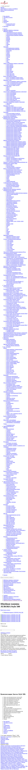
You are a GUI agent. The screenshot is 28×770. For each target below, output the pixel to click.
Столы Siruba (9, 245)
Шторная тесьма (10, 526)
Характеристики (5, 652)
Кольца (8, 459)
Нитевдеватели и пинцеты (12, 408)
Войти (2, 10)
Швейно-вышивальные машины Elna (15, 145)
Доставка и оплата (7, 17)
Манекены (6, 337)
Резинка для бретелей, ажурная (14, 529)
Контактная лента (10, 498)
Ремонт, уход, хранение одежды (14, 413)
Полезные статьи (10, 25)
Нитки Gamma (9, 355)
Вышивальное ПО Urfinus (12, 149)
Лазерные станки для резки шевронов (15, 122)
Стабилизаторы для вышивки (10, 182)
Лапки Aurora (9, 64)
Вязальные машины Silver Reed (11, 329)
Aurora (8, 36)
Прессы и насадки (10, 450)
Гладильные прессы (8, 293)
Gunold (8, 180)
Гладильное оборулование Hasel (11, 309)
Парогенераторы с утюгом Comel (14, 290)
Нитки (5, 348)
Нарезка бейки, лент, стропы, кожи (14, 221)
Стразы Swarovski (7, 550)
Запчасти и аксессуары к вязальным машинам (12, 336)
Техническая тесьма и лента (10, 495)
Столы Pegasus (9, 244)
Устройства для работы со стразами (12, 568)
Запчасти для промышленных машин (12, 266)
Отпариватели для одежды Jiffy (14, 298)
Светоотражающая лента (12, 491)
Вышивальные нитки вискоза (13, 171)
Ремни (7, 89)
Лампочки (8, 86)
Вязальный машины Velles (9, 332)
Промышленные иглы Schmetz (13, 254)
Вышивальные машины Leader (13, 135)
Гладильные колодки (8, 286)
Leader (7, 62)
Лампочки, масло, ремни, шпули (11, 85)
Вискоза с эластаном (11, 477)
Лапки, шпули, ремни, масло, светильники (13, 257)
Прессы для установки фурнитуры (14, 276)
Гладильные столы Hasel (12, 311)
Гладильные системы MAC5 (13, 323)
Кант (7, 503)
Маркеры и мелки (10, 398)
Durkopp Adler (9, 223)
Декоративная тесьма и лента (10, 482)
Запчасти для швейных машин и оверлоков (14, 102)
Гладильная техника (8, 285)
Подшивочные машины (12, 207)
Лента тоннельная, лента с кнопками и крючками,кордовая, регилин (15, 531)
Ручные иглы (9, 409)
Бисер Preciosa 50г (10, 566)
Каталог (3, 11)
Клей (7, 418)
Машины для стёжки (8, 105)
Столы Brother (9, 241)
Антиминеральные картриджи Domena (15, 307)
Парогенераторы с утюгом (9, 294)
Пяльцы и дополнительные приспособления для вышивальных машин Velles (15, 163)
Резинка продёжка (10, 544)
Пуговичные (9, 198)
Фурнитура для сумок (8, 455)
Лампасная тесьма (10, 488)
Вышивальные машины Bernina (14, 128)
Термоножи (9, 271)
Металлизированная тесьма (13, 489)
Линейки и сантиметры (12, 395)
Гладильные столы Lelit (12, 318)
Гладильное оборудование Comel (11, 289)
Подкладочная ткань (8, 475)
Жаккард (8, 476)
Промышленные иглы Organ (13, 255)
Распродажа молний (11, 440)
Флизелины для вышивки (12, 186)
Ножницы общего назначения (13, 381)
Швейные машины (8, 31)
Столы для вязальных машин (13, 84)
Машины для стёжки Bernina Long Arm (15, 110)
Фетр (4, 382)
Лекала (8, 396)
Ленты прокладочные (11, 473)
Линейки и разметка (8, 391)
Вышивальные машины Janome (14, 132)
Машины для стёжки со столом (14, 107)
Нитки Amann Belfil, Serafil (13, 362)
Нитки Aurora (9, 364)
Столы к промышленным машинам (12, 239)
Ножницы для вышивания (12, 377)
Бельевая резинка (10, 539)
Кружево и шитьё (10, 511)
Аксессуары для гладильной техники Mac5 (16, 325)
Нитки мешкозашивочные (12, 353)
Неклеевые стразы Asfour (12, 559)
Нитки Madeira (10, 367)
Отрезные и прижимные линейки (14, 273)
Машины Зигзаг (10, 204)
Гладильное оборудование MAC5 (11, 321)
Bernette (8, 39)
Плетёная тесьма (10, 494)
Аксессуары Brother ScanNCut (13, 114)
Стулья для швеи (10, 249)
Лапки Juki (9, 69)
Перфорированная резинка (12, 547)
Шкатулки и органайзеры (9, 420)
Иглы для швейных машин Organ (14, 77)
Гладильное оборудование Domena (11, 305)
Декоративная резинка (11, 538)
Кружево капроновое (11, 509)
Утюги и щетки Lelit (11, 317)
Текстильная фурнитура (9, 481)
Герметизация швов (11, 216)
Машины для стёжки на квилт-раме (15, 108)
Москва (2, 7)
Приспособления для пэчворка (13, 387)
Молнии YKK (9, 439)
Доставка (9, 650)
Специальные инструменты (13, 411)
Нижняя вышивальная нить (13, 173)
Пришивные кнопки (11, 448)
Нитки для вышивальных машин (11, 168)
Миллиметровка (10, 399)
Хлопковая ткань (10, 425)
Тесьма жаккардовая (11, 486)
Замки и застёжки (10, 457)
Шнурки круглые (10, 523)
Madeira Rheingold (10, 181)
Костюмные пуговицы (11, 444)
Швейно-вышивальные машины (11, 140)
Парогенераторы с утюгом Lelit (14, 316)
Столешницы (9, 250)
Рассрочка (14, 650)
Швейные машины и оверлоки (11, 30)
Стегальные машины (11, 218)
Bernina (8, 37)
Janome (8, 44)
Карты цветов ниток (11, 373)
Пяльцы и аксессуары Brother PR (11, 155)
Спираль (8, 430)
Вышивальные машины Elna (13, 131)
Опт (4, 18)
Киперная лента (10, 496)
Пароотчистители (21, 294)
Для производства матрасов (13, 211)
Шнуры (5, 513)
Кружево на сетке (10, 508)
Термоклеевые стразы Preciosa (13, 563)
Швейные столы (7, 80)
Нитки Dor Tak (10, 366)
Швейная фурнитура (8, 426)
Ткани (5, 423)
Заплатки (8, 404)
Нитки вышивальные (11, 358)
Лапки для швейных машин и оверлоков (13, 63)
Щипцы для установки (12, 454)
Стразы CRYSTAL (8, 554)
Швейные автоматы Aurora (13, 236)
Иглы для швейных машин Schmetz (15, 78)
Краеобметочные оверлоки (13, 49)
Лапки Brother (9, 67)
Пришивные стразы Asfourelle (13, 561)
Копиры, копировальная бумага (14, 393)
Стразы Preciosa (7, 562)
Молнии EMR (9, 435)
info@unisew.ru (4, 8)
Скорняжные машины (11, 202)
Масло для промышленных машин (14, 263)
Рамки (7, 466)
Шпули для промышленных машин (15, 261)
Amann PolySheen (10, 175)
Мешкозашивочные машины (13, 200)
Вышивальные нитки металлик (14, 172)
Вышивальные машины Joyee (13, 134)
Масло (7, 87)
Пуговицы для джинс (11, 443)
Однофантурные (10, 330)
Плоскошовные (10, 196)
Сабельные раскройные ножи (13, 270)
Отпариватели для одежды (20, 295)
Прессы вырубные (10, 278)
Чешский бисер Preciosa (9, 564)
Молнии (5, 427)
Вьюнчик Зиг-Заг (10, 485)
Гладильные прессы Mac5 (12, 326)
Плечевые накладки (8, 479)
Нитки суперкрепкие (11, 354)
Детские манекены (11, 343)
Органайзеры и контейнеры (13, 422)
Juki (7, 45)
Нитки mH (9, 368)
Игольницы (9, 405)
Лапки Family (9, 72)
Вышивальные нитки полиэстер (14, 169)
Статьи (5, 729)
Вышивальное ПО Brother (12, 152)
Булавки (8, 402)
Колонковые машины (11, 205)
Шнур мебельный (10, 518)
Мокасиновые (9, 219)
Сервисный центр (10, 23)
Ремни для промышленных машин (14, 262)
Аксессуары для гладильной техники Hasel (16, 313)
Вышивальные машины (9, 118)
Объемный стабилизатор (12, 184)
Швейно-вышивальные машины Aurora (16, 141)
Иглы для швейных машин (10, 76)
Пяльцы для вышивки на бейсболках (15, 158)
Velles (7, 234)
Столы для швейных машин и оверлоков (16, 81)
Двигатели (9, 103)
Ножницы (5, 375)
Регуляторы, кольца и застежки (14, 532)
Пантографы (9, 164)
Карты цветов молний (11, 436)
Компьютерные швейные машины (14, 35)
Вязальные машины (8, 327)
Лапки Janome (9, 71)
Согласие (9, 736)
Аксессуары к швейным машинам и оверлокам (14, 91)
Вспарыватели (9, 403)
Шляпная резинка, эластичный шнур (15, 543)
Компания (5, 21)
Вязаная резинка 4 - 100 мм (13, 540)
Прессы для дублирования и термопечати (16, 277)
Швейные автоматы (8, 235)
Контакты (5, 26)
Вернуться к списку (5, 610)
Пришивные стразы (11, 553)
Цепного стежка (10, 212)
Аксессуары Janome (11, 96)
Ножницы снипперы (11, 380)
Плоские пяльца (10, 166)
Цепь (7, 468)
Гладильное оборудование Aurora (11, 299)
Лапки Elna (9, 68)
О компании (6, 725)
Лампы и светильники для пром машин (16, 264)
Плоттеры (5, 112)
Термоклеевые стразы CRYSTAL (14, 555)
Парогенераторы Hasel (11, 312)
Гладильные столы (18, 293)
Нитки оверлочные (11, 357)
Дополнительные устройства (13, 167)
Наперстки (9, 407)
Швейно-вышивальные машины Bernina (16, 143)
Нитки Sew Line (10, 371)
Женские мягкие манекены (13, 345)
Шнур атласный (10, 521)
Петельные (9, 199)
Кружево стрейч (10, 505)
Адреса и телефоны (13, 8)
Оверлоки (5, 46)
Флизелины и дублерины (12, 472)
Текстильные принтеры (9, 280)
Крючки (8, 452)
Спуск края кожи (10, 208)
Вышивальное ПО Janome (12, 153)
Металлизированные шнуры (13, 514)
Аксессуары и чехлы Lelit (12, 320)
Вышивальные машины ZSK (13, 121)
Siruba (7, 232)
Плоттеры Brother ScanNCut (13, 113)
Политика (3, 736)
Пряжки (8, 464)
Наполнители (9, 390)
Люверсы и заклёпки (11, 453)
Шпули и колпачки (11, 90)
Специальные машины (12, 214)
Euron (7, 177)
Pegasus (8, 231)
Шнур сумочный (10, 520)
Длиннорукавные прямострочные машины (16, 193)
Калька (8, 394)
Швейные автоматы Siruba (12, 237)
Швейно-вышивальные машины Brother (16, 144)
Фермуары (8, 470)
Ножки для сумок (10, 462)
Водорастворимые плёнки (12, 185)
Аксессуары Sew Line (11, 99)
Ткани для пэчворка (11, 389)
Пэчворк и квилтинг (11, 382)
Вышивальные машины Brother (14, 130)
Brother (8, 40)
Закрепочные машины (11, 203)
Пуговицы (6, 441)
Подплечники (9, 480)
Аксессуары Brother (11, 94)
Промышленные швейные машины (12, 189)
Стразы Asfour (6, 557)
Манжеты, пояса (10, 545)
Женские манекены (11, 340)
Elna (7, 43)
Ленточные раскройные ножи (13, 272)
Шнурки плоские (10, 522)
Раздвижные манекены (9, 339)
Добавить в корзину (5, 632)
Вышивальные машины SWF (13, 137)
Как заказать (6, 16)
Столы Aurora (9, 240)
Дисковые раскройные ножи (13, 268)
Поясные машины (10, 209)
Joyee (7, 228)
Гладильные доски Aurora (12, 300)
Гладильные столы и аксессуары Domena (16, 308)
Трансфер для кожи (11, 502)
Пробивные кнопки (11, 449)
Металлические (10, 429)
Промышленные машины (9, 190)
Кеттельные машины (13, 334)
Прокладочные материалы (9, 471)
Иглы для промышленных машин (14, 252)
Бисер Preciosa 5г (10, 567)
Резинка (5, 536)
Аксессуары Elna (10, 95)
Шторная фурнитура (8, 525)
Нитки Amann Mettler (11, 363)
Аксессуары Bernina (11, 93)
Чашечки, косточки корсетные (13, 534)
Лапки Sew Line (10, 73)
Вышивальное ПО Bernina (12, 150)
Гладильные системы (8, 295)
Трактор (8, 431)
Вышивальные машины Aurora (13, 127)
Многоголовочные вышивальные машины (16, 126)
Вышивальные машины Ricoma (14, 136)
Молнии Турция (10, 438)
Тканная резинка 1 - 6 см (12, 541)
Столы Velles (9, 248)
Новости (5, 731)
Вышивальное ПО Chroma (12, 148)
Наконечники (9, 461)
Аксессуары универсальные (13, 98)
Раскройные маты (10, 384)
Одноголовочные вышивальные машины (16, 125)
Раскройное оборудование (9, 267)
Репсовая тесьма (10, 490)
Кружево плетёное (10, 507)
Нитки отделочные (11, 350)
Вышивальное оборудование (10, 117)
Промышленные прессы (9, 275)
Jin (7, 227)
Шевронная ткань (7, 187)
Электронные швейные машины (14, 34)
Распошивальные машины (12, 48)
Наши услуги (6, 726)
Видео (15, 652)
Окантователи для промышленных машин (16, 258)
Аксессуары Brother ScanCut (13, 100)
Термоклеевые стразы (11, 552)
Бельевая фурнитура (8, 527)
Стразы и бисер (7, 549)
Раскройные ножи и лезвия (13, 385)
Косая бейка (9, 499)
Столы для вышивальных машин (14, 82)
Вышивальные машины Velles (13, 139)
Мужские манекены (11, 341)
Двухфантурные (10, 331)
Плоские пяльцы (10, 157)
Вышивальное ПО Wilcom (12, 154)
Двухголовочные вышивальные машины (16, 119)
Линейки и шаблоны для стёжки (14, 386)
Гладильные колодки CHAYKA (14, 287)
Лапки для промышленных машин (14, 259)
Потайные (8, 432)
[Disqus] (14, 674)
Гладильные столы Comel (12, 291)
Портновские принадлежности (11, 400)
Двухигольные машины (12, 194)
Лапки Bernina (9, 66)
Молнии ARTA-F (10, 434)
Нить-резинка (9, 359)
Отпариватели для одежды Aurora (14, 296)
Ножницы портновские (12, 376)
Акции (5, 20)
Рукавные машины (11, 213)
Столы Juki (9, 243)
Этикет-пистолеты (10, 414)
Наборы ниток (9, 372)
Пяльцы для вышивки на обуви (14, 159)
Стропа (8, 467)
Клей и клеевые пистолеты (10, 416)
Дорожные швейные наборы (13, 421)
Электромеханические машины (14, 32)
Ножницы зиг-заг (10, 379)
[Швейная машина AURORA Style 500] (13, 612)
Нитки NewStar (10, 370)
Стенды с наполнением (12, 361)
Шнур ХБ (8, 516)
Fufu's (7, 178)
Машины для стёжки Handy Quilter (14, 109)
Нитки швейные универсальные (14, 349)
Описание (11, 652)
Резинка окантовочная (11, 535)
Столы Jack (9, 246)
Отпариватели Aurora (11, 303)
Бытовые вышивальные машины (14, 123)
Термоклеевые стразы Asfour (13, 558)
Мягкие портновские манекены (11, 344)
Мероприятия (6, 727)
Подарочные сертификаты (9, 116)
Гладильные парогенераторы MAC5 (15, 322)
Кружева (5, 504)
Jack (7, 226)
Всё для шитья (6, 346)
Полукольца (9, 463)
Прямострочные (10, 191)
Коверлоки (9, 50)
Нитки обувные (10, 352)
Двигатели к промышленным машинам (13, 252)
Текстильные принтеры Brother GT (14, 281)
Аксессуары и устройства (12, 161)
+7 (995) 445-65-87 (5, 6)
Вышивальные (9, 217)
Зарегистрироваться (9, 10)
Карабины (8, 458)
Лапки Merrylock (10, 75)
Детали (8, 104)
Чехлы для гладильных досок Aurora (15, 302)
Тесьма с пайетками (11, 493)
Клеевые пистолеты (11, 417)
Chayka (8, 41)
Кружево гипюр (10, 512)
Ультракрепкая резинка (12, 548)
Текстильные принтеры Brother (11, 571)
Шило (7, 412)
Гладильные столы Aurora (12, 304)
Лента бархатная (10, 484)
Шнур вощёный (10, 517)
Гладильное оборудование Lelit (11, 314)
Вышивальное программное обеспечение (13, 146)
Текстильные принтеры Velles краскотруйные (13, 283)
